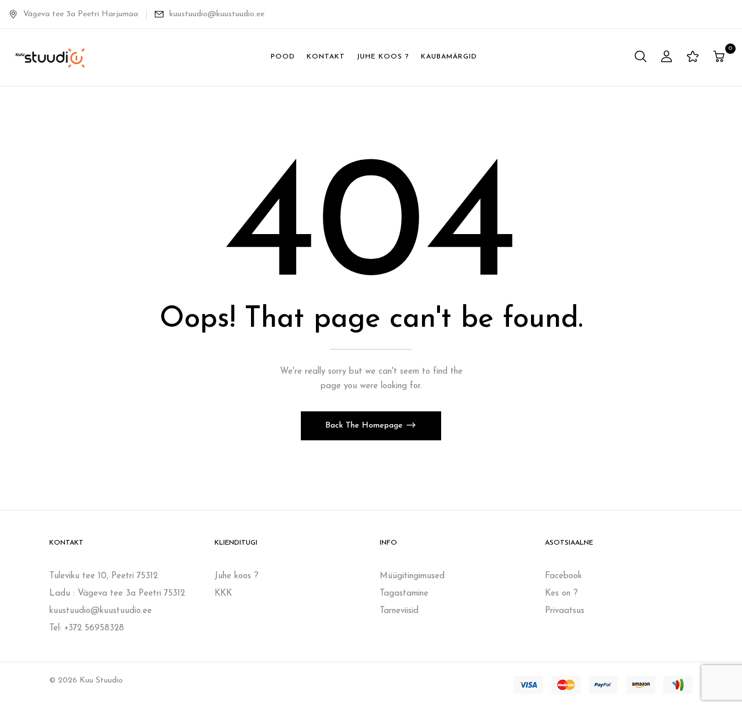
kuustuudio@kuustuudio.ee (216, 14)
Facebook (563, 576)
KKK (223, 593)
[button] (720, 57)
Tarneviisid (399, 611)
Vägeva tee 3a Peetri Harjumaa (80, 14)
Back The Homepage (365, 425)
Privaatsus (564, 611)
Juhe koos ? (236, 576)
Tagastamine (404, 593)
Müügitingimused (412, 576)
